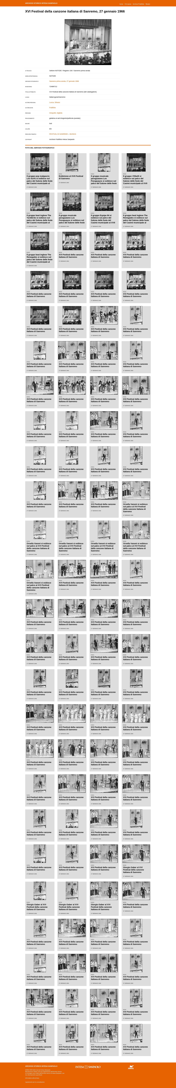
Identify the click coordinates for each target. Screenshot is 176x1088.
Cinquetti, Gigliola (55, 113)
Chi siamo (128, 4)
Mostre (148, 4)
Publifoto (52, 108)
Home (122, 4)
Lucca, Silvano (54, 102)
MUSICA (73, 134)
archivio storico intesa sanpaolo (41, 3)
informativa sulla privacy (32, 1078)
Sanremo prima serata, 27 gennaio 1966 (64, 81)
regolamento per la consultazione (35, 1082)
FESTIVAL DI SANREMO (58, 134)
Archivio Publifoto (138, 4)
